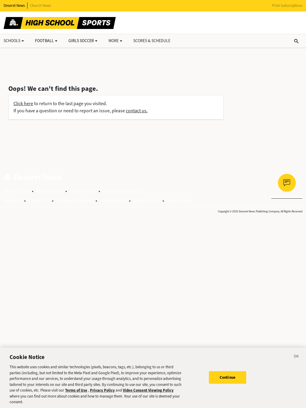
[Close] (296, 357)
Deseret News (14, 5)
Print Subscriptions (287, 5)
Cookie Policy (82, 191)
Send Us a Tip (146, 200)
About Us (13, 200)
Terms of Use (17, 191)
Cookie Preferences (122, 191)
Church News (40, 5)
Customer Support (74, 200)
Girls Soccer (81, 41)
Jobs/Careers (113, 200)
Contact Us (39, 200)
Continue (227, 377)
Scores (151, 41)
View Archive (179, 200)
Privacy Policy (49, 191)
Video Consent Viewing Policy (148, 390)
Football (44, 41)
